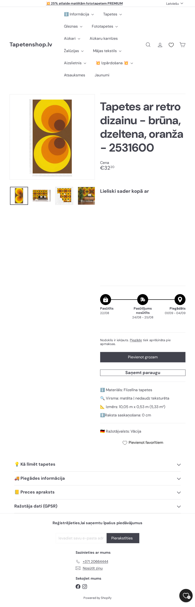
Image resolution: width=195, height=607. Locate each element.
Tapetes (110, 14)
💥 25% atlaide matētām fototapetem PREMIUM (84, 3)
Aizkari (70, 38)
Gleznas (71, 26)
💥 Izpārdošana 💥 (112, 62)
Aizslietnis (73, 62)
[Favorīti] (171, 45)
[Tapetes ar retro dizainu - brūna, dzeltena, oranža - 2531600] (143, 217)
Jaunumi (102, 75)
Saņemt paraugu (142, 372)
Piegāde (136, 340)
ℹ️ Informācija (77, 14)
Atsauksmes (74, 75)
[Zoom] (52, 136)
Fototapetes (103, 26)
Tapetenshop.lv (31, 44)
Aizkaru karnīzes (104, 38)
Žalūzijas (72, 50)
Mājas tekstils (105, 50)
